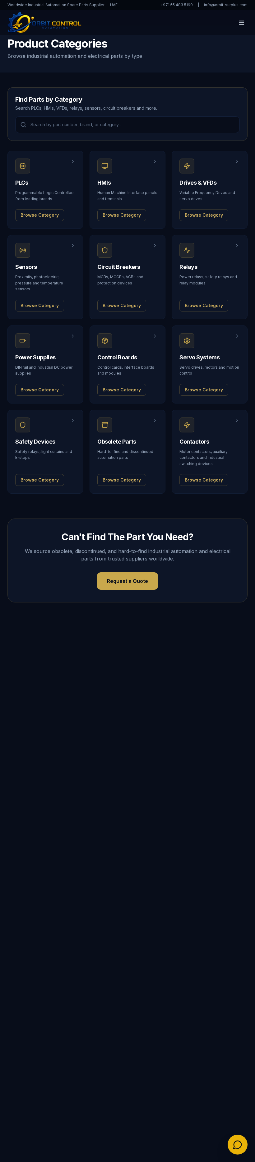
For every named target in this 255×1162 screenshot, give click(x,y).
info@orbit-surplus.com (226, 4)
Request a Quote (127, 581)
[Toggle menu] (242, 23)
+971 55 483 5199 (176, 4)
